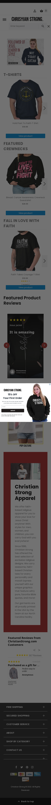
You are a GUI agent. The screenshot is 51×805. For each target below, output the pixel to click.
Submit (12, 410)
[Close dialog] (49, 384)
